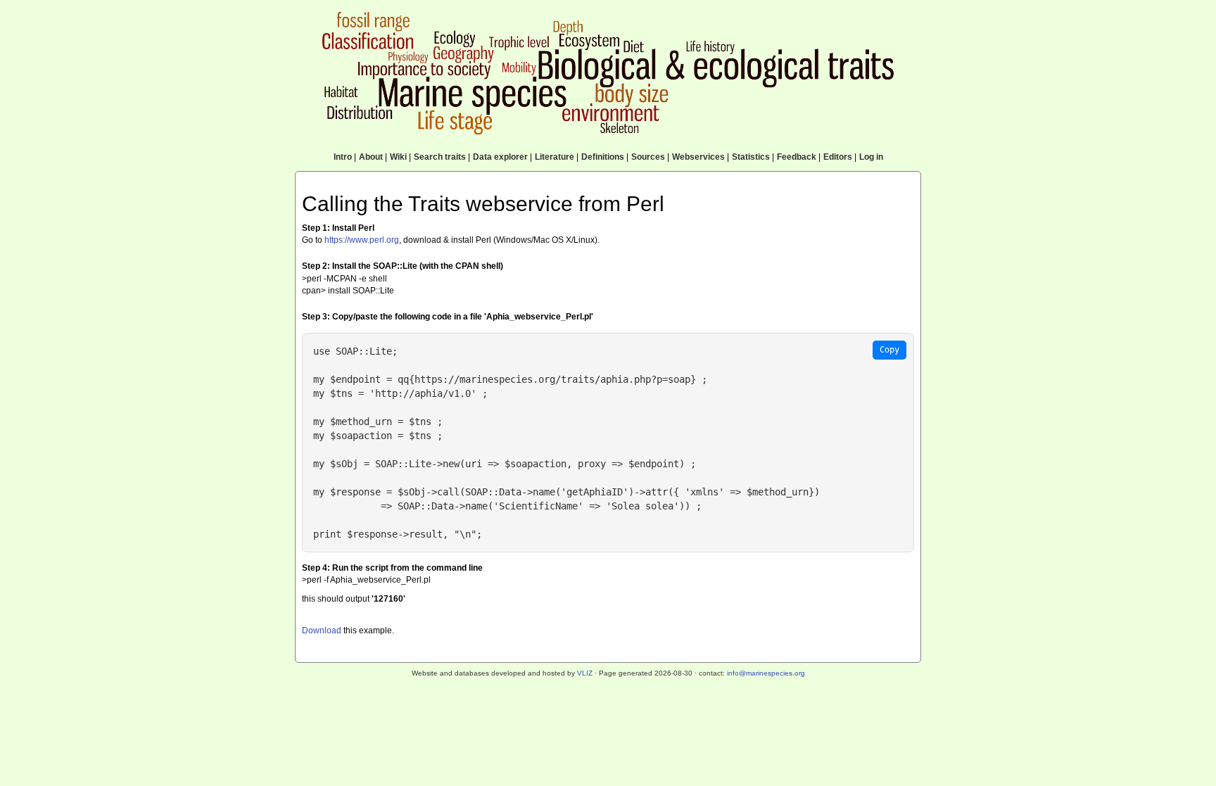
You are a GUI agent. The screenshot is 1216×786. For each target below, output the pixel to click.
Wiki (398, 157)
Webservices (698, 157)
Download (321, 630)
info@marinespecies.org (766, 673)
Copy (889, 350)
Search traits (440, 157)
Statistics (751, 157)
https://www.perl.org (361, 240)
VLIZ (585, 673)
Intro (343, 157)
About (371, 157)
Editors (837, 157)
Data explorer (500, 157)
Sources (648, 157)
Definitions (602, 157)
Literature (554, 157)
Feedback (796, 157)
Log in (871, 157)
